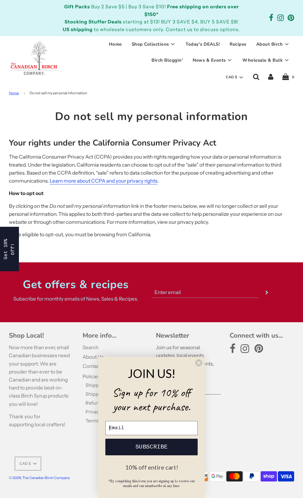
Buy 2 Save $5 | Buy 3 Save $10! (115, 6)
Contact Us (95, 366)
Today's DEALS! (203, 44)
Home (115, 44)
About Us (93, 357)
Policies (91, 376)
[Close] (198, 362)
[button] (234, 77)
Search (91, 347)
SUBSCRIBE (151, 446)
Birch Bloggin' (167, 60)
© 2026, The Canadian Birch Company (39, 477)
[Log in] (270, 76)
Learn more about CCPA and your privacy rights (103, 181)
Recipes (238, 44)
